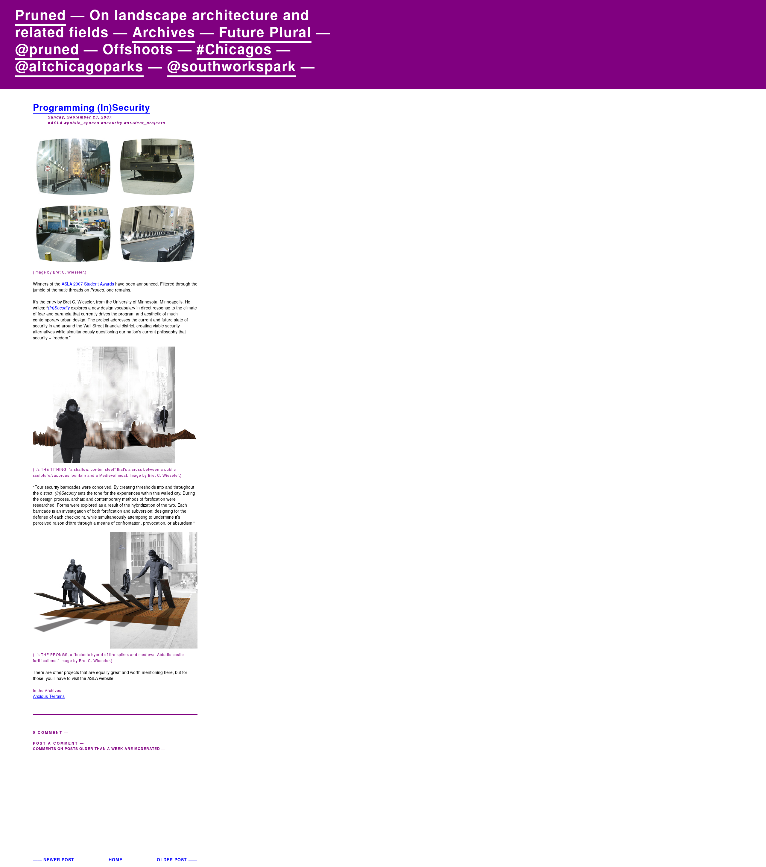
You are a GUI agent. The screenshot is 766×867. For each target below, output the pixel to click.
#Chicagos (234, 48)
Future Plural (265, 31)
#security (112, 122)
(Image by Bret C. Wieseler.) (59, 271)
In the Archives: (48, 690)
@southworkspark (231, 65)
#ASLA (55, 122)
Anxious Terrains (49, 696)
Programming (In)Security (91, 107)
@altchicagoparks (79, 65)
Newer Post (58, 860)
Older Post (172, 860)
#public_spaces (82, 122)
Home (115, 860)
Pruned (40, 14)
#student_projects (144, 122)
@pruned (47, 48)
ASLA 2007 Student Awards (88, 284)
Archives (163, 31)
